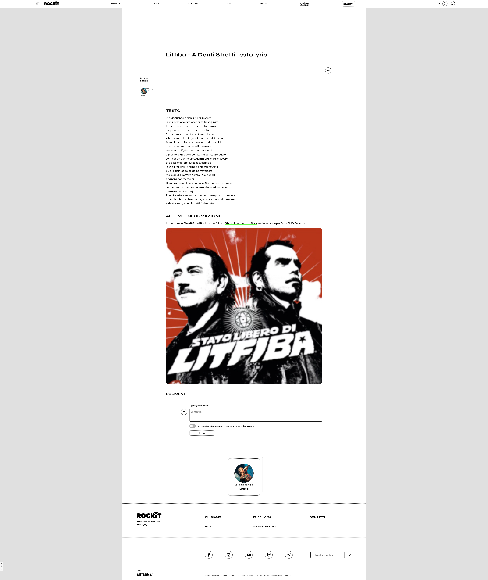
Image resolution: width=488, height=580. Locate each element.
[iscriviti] (349, 555)
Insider (304, 3)
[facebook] (328, 105)
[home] (51, 4)
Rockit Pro (348, 3)
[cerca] (444, 3)
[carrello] (438, 3)
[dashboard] (452, 3)
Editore (138, 572)
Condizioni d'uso (228, 575)
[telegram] (289, 555)
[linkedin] (328, 114)
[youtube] (249, 555)
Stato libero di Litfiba (241, 223)
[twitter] (328, 96)
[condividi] (328, 70)
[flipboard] (328, 88)
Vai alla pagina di (244, 486)
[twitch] (269, 555)
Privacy (2, 567)
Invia (202, 433)
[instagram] (229, 555)
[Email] (328, 79)
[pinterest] (328, 122)
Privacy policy (248, 575)
